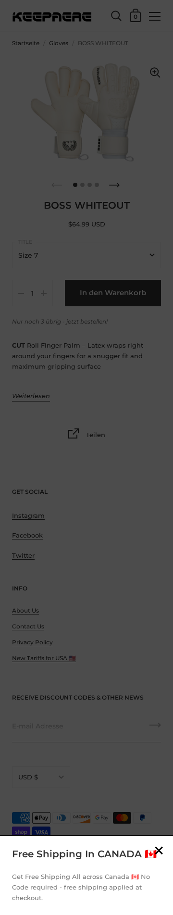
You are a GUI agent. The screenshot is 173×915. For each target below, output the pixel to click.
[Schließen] (158, 851)
